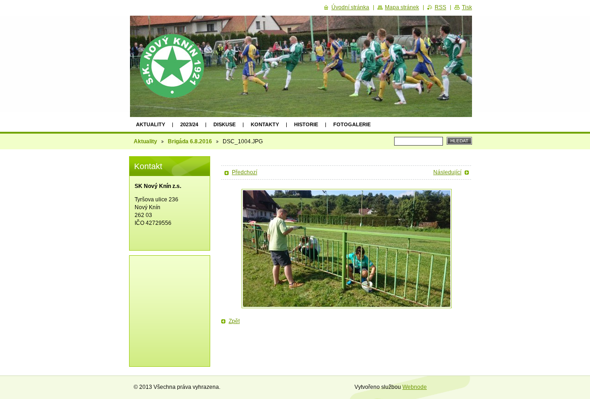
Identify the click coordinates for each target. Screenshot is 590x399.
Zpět (234, 321)
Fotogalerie (352, 124)
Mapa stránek (402, 7)
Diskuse (224, 124)
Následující (447, 172)
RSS (440, 7)
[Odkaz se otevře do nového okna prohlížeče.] (347, 248)
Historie (306, 124)
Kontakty (265, 124)
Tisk (467, 7)
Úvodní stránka (350, 7)
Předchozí (244, 172)
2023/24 (189, 124)
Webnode (414, 387)
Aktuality (150, 124)
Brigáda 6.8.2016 (190, 141)
